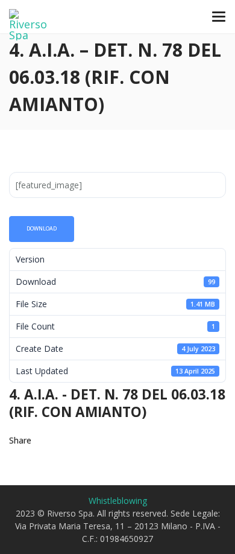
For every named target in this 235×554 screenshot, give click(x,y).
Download (42, 228)
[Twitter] (55, 440)
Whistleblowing (118, 500)
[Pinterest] (98, 440)
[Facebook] (77, 440)
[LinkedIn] (120, 440)
